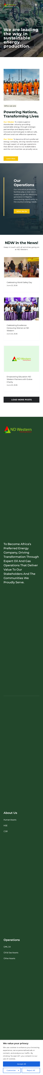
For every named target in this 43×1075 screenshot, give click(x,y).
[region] (21, 1057)
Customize (11, 1070)
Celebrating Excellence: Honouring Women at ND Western (18, 328)
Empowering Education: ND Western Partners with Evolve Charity (19, 379)
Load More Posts (21, 400)
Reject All (31, 1070)
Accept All (21, 1064)
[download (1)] (10, 4)
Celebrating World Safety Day (19, 282)
